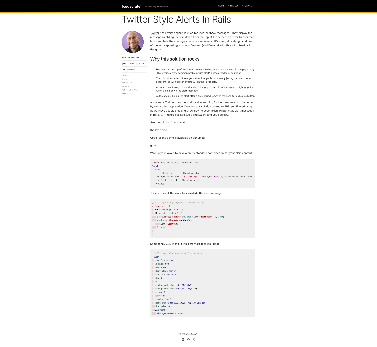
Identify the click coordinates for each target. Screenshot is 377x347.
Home (221, 5)
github (154, 145)
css (124, 79)
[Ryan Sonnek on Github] (188, 339)
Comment (129, 69)
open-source (129, 90)
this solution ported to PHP (212, 106)
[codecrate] (132, 6)
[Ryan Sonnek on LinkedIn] (183, 339)
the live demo (158, 130)
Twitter (154, 32)
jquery (126, 86)
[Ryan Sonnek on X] (194, 339)
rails (125, 93)
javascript (128, 83)
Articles (233, 5)
